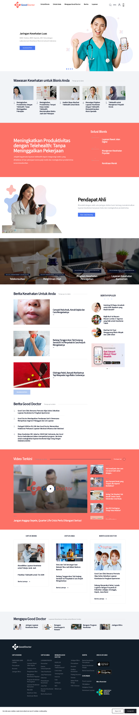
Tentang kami (59, 674)
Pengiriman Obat (52, 279)
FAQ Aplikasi (86, 684)
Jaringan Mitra (16, 672)
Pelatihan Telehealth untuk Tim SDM (31, 575)
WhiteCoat (58, 689)
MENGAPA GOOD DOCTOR (60, 656)
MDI (56, 686)
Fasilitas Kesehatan (74, 670)
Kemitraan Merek (109, 163)
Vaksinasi (44, 678)
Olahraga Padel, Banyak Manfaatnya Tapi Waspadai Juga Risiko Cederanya (68, 374)
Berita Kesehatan (46, 694)
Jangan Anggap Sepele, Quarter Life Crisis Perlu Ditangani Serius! (47, 520)
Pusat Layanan (86, 681)
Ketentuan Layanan (88, 690)
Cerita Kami (58, 671)
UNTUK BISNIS (31, 536)
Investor (57, 677)
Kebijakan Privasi (87, 687)
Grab (56, 680)
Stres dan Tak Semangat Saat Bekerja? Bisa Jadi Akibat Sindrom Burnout (68, 567)
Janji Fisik (44, 686)
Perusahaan (15, 665)
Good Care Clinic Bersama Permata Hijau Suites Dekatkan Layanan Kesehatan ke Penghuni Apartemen (107, 576)
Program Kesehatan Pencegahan (87, 277)
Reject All (118, 711)
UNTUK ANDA (69, 536)
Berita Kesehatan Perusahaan (87, 661)
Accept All (130, 711)
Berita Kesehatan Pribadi (87, 666)
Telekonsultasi (17, 279)
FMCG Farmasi (75, 686)
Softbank (57, 683)
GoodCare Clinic (32, 693)
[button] (66, 68)
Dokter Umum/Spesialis (46, 667)
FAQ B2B (30, 690)
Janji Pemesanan (46, 675)
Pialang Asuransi (76, 674)
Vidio (15, 516)
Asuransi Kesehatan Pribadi (47, 690)
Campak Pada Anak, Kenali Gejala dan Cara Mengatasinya (69, 311)
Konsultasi (44, 663)
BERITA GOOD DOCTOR (108, 536)
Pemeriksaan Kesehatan (45, 682)
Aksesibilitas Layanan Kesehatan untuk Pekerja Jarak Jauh (29, 566)
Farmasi (73, 678)
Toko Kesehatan (46, 672)
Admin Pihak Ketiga (74, 682)
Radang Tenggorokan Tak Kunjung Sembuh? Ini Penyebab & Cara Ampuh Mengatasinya (69, 342)
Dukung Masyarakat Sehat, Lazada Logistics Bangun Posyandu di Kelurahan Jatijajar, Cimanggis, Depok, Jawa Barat (106, 588)
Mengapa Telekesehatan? (60, 666)
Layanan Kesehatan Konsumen (122, 277)
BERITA (84, 655)
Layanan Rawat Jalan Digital (111, 140)
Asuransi (14, 668)
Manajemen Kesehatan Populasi (112, 152)
